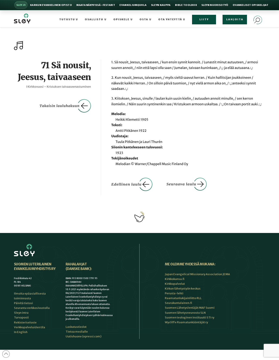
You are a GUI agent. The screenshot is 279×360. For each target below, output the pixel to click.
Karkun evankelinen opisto (51, 5)
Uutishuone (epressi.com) (83, 336)
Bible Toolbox (186, 5)
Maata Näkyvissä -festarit (95, 5)
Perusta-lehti (174, 293)
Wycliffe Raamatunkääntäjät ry (186, 322)
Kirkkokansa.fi (174, 279)
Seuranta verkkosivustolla (32, 308)
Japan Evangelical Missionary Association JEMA (197, 274)
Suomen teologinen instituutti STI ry (189, 317)
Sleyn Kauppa (161, 5)
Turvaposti (21, 317)
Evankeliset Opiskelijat (250, 5)
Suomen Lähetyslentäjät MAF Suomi (189, 308)
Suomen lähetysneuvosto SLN (185, 313)
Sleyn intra (21, 313)
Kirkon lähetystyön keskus (183, 288)
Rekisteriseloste (25, 322)
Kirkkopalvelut (175, 284)
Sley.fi (21, 5)
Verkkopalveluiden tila (29, 327)
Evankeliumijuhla (132, 5)
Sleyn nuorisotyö (214, 5)
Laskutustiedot (76, 327)
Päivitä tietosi (23, 303)
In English (20, 332)
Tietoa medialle (77, 331)
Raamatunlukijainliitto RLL (183, 298)
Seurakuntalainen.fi (178, 303)
